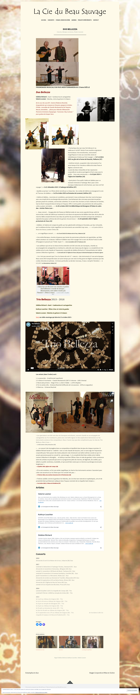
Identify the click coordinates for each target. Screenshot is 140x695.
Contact (96, 20)
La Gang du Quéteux (87, 649)
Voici (37, 317)
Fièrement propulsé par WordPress (35, 687)
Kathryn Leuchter (72, 658)
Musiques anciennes (67, 32)
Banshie (61, 649)
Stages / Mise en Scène (63, 20)
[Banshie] (69, 642)
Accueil (43, 20)
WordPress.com (62, 687)
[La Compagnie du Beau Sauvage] (70, 12)
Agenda (74, 20)
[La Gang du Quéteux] (92, 642)
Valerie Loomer (82, 658)
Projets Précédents (85, 20)
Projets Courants (78, 32)
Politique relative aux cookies (41, 692)
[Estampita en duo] (46, 642)
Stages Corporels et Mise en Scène (102, 673)
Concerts (51, 20)
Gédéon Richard (62, 658)
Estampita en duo (40, 649)
